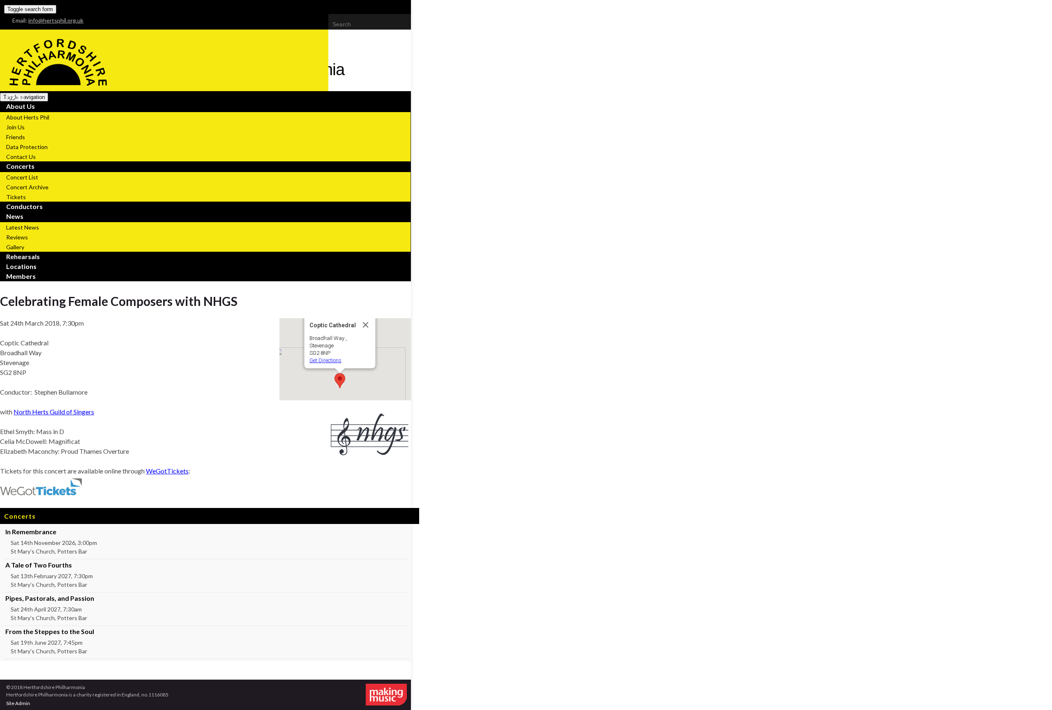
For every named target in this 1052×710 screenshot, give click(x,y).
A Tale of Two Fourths (38, 565)
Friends (15, 136)
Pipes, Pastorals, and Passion (49, 598)
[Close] (366, 325)
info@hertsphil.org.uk (55, 20)
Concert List (22, 177)
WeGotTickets (167, 471)
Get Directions (325, 360)
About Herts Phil (27, 117)
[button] (340, 380)
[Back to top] (1033, 691)
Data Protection (27, 146)
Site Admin (18, 703)
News (14, 216)
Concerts (20, 166)
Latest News (22, 227)
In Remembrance (30, 531)
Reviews (17, 237)
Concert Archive (27, 187)
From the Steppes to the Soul (49, 631)
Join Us (15, 127)
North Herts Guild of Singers (54, 412)
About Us (20, 106)
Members (21, 276)
